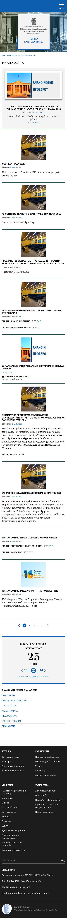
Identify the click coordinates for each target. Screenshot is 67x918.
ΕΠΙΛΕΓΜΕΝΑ (8, 695)
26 (41, 670)
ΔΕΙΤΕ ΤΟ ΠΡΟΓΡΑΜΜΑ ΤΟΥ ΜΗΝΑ (33, 676)
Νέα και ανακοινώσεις (13, 770)
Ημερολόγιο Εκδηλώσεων (48, 799)
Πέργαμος (7, 821)
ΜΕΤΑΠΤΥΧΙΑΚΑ (10, 710)
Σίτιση (5, 825)
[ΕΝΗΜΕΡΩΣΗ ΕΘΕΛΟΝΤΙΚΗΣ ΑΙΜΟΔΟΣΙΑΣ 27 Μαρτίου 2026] (33, 476)
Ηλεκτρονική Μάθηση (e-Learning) (14, 792)
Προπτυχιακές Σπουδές (47, 756)
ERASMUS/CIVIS (9, 715)
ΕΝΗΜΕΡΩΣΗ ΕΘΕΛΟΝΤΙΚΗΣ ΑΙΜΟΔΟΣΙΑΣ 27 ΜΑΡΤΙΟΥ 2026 (31, 492)
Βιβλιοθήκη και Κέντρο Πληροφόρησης (47, 806)
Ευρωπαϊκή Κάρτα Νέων (14, 850)
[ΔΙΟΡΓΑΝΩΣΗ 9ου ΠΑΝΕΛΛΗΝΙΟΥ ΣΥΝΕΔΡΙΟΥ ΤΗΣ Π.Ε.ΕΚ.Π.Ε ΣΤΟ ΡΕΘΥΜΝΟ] (33, 294)
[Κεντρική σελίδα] (33, 26)
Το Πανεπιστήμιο (10, 756)
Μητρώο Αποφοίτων (45, 775)
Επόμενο (47, 625)
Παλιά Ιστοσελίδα (44, 811)
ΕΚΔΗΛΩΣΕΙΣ (8, 726)
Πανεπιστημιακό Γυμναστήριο (10, 836)
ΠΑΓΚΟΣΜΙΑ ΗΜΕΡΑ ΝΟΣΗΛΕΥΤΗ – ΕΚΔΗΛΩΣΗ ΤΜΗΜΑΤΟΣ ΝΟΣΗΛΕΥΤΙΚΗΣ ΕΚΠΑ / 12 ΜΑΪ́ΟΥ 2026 (33, 108)
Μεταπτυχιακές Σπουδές (47, 761)
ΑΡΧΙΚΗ (5, 55)
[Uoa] (7, 909)
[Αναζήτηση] (62, 861)
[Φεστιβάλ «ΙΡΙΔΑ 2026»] (33, 147)
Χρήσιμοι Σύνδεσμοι (45, 790)
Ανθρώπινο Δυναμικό (13, 766)
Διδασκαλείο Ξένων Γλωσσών (12, 844)
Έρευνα (39, 766)
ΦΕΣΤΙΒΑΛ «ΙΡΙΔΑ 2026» (13, 163)
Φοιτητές (40, 770)
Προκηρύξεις (42, 795)
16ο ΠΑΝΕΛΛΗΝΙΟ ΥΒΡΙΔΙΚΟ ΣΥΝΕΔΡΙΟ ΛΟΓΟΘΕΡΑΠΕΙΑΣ (29, 537)
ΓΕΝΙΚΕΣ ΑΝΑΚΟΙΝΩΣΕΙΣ (14, 700)
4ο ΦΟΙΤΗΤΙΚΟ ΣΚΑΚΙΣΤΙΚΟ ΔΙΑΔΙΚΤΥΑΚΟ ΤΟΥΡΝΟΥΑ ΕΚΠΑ (31, 213)
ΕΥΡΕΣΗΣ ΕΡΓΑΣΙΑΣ (11, 721)
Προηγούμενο (19, 625)
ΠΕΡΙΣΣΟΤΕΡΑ (32, 122)
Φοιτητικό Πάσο (10, 807)
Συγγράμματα (9, 811)
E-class (5, 802)
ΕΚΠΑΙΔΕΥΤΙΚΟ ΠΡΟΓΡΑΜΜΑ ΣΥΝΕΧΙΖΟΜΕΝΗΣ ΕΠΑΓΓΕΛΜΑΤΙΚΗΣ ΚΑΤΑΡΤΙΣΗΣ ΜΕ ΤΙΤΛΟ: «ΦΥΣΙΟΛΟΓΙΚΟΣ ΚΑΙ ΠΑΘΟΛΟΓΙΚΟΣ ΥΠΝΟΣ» (33, 418)
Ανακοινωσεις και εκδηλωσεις (22, 55)
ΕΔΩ (39, 321)
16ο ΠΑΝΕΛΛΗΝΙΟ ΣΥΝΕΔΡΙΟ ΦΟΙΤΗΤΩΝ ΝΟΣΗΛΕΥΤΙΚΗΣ (30, 590)
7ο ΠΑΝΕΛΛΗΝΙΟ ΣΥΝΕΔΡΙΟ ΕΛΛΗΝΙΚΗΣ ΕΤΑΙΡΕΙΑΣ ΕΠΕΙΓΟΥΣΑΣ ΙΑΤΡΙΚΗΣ (33, 367)
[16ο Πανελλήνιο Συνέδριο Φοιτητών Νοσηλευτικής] (33, 574)
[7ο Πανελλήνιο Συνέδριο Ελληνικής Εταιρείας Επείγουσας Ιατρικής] (33, 349)
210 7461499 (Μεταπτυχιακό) (16, 887)
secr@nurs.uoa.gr (40, 893)
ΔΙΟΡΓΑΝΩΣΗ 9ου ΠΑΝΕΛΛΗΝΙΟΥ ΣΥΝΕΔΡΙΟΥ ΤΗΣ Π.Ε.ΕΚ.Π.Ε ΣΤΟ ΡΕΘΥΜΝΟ (31, 311)
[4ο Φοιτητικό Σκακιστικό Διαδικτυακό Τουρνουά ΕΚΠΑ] (33, 197)
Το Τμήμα (6, 761)
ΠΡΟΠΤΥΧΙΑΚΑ (9, 705)
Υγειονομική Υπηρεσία (13, 830)
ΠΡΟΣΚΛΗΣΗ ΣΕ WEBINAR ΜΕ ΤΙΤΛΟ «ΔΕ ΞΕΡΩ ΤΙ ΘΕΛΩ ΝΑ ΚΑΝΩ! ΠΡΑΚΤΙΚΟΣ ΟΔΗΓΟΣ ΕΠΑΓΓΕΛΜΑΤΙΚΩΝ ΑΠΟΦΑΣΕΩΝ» (33, 262)
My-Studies (7, 798)
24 (25, 670)
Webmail (6, 816)
